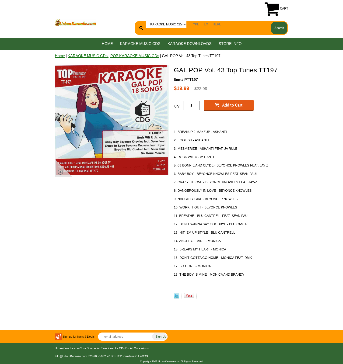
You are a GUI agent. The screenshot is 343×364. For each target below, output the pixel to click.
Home (107, 44)
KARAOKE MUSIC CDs (140, 44)
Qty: (177, 106)
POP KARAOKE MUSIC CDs (134, 56)
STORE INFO (230, 44)
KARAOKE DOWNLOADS (190, 44)
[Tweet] (176, 297)
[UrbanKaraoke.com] (75, 22)
